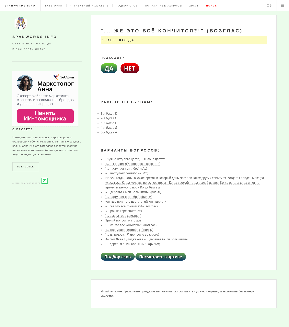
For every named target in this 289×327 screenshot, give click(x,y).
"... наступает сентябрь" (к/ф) (126, 168)
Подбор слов (127, 6)
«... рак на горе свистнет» (123, 211)
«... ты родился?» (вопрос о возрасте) (132, 163)
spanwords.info (20, 6)
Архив (194, 6)
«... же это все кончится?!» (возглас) (131, 206)
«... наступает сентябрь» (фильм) (129, 229)
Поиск (269, 5)
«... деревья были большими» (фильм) (133, 192)
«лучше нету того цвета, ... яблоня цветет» (136, 201)
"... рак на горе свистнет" (123, 215)
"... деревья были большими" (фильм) (132, 244)
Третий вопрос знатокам (123, 220)
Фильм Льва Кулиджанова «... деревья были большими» (146, 239)
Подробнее (25, 167)
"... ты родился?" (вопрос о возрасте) (132, 234)
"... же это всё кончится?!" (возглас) (130, 225)
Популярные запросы (163, 6)
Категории (54, 6)
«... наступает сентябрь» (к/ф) (126, 173)
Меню (282, 5)
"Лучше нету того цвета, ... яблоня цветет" (135, 159)
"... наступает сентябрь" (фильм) (128, 196)
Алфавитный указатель (89, 6)
